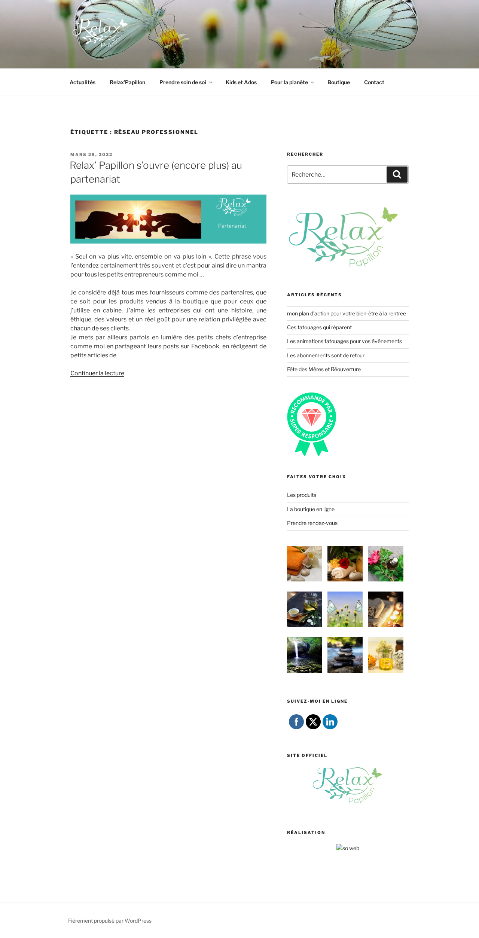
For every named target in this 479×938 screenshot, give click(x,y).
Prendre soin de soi (182, 82)
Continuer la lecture (97, 373)
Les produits (301, 495)
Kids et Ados (241, 82)
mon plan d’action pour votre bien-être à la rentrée (346, 313)
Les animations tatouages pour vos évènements (344, 341)
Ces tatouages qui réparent (319, 327)
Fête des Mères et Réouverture (324, 369)
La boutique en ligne (311, 509)
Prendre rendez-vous (312, 523)
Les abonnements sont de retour (325, 355)
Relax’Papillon (127, 82)
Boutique (338, 82)
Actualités (82, 82)
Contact (374, 82)
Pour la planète (289, 82)
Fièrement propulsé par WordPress (110, 920)
